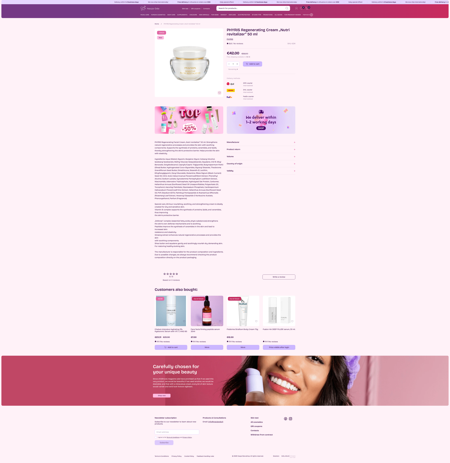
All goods (278, 15)
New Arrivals (204, 15)
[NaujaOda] (149, 8)
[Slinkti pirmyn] (311, 15)
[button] (162, 396)
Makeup (224, 15)
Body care (171, 15)
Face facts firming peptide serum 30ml (205, 330)
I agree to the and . (175, 437)
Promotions (268, 15)
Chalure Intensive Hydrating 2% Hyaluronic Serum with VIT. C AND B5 (171, 330)
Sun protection (244, 15)
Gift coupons (256, 426)
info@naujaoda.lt (215, 422)
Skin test (255, 418)
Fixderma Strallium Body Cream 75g (242, 329)
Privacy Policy (187, 437)
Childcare (193, 15)
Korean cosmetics (158, 15)
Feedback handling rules (205, 456)
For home (215, 15)
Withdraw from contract (262, 435)
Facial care (145, 15)
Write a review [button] (279, 277)
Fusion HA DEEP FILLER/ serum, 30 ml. (279, 329)
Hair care (232, 15)
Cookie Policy (189, 456)
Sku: (289, 44)
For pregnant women (292, 15)
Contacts (255, 430)
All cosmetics (257, 422)
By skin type (256, 15)
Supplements (182, 15)
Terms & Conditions (173, 437)
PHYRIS (230, 39)
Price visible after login (279, 347)
